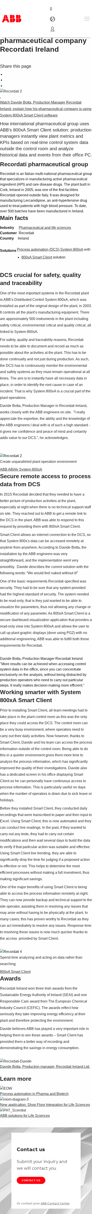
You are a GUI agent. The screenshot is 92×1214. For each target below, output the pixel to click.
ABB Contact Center (55, 1203)
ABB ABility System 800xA (21, 469)
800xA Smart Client (36, 257)
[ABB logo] (11, 18)
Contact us (31, 1180)
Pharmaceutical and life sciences (45, 228)
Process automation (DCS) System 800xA (50, 249)
